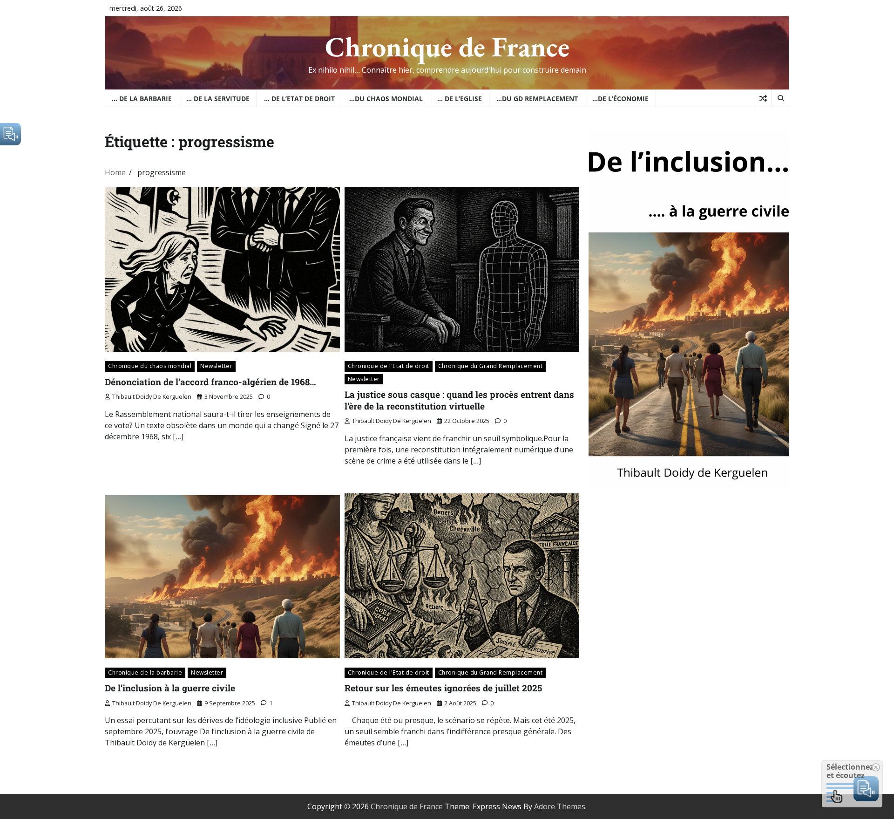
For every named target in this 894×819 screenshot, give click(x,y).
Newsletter (216, 366)
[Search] (780, 98)
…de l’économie (620, 98)
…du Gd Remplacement (537, 98)
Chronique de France (447, 46)
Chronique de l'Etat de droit (388, 366)
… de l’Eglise (459, 98)
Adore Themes (559, 806)
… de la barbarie (142, 98)
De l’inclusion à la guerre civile (170, 688)
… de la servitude (218, 98)
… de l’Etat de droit (299, 98)
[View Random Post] (763, 98)
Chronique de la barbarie (145, 672)
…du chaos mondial (386, 98)
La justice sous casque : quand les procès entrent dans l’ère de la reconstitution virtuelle (459, 400)
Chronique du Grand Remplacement (490, 366)
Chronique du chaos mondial (149, 366)
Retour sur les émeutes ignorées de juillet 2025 (443, 688)
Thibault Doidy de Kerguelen (151, 396)
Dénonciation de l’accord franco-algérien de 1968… (210, 382)
